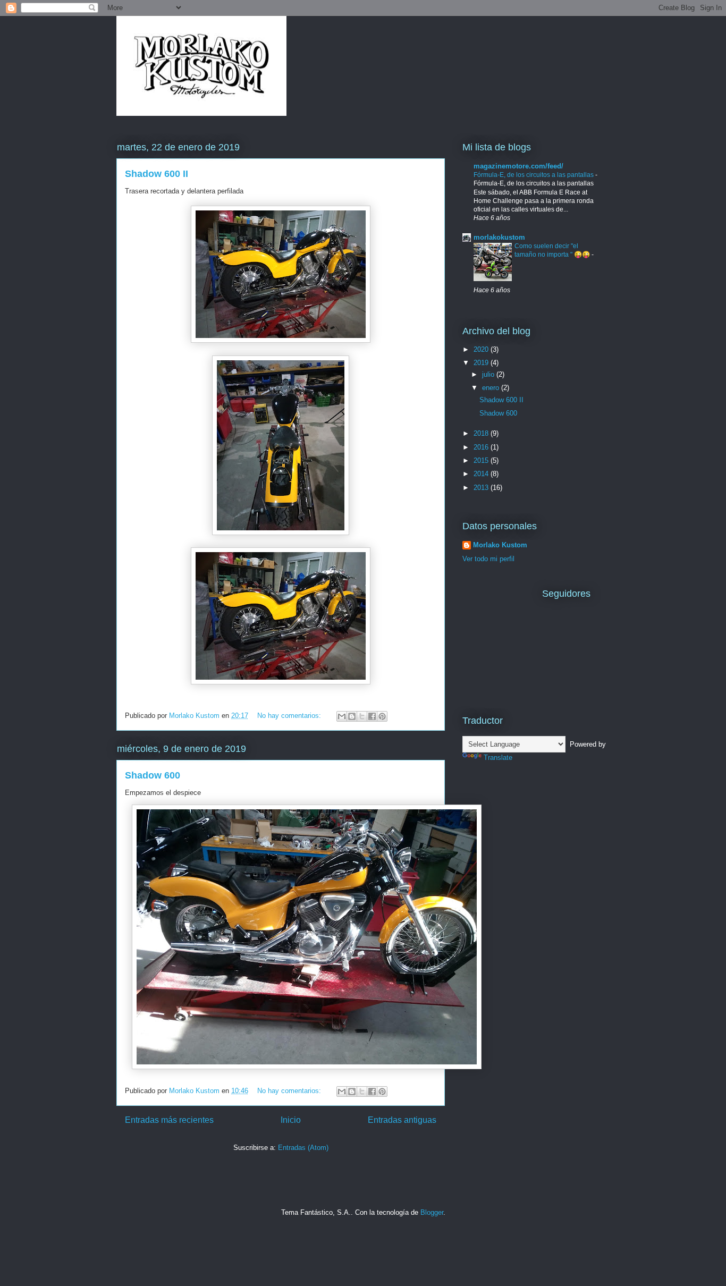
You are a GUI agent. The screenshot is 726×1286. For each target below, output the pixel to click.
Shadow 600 (152, 775)
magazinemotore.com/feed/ (518, 166)
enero (491, 388)
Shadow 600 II (156, 173)
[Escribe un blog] (352, 716)
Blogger (431, 1212)
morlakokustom (499, 237)
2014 (482, 474)
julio (489, 374)
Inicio (291, 1119)
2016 (482, 447)
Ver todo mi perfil (488, 559)
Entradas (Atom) (303, 1148)
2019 (482, 363)
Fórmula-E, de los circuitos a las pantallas (534, 175)
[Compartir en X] (362, 716)
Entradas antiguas (402, 1119)
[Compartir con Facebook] (372, 716)
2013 (482, 488)
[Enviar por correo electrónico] (341, 716)
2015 (482, 460)
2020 (482, 349)
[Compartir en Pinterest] (382, 716)
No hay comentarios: (290, 716)
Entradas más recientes (169, 1119)
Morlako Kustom (500, 545)
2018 (482, 433)
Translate (498, 758)
